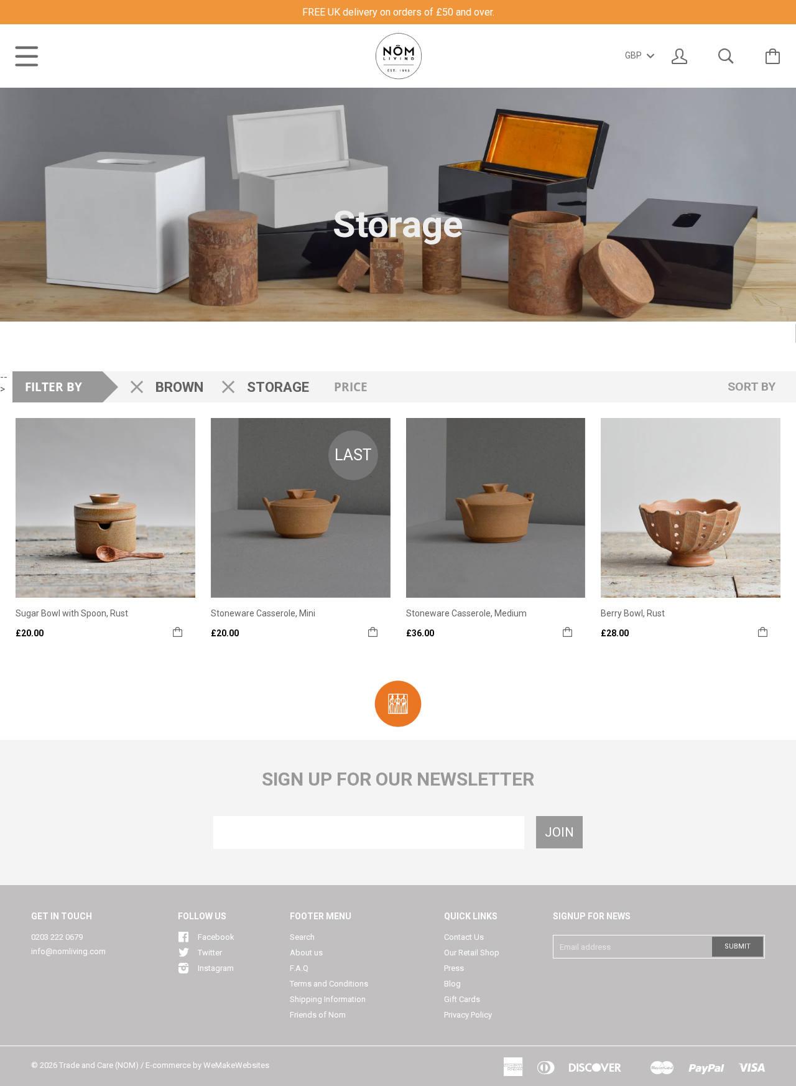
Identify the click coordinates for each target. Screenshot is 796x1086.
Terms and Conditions (329, 983)
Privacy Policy (468, 1014)
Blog (452, 983)
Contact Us (464, 937)
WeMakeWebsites (236, 1065)
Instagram (216, 968)
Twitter (210, 952)
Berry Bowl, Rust (633, 613)
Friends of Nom (318, 1014)
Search (302, 937)
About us (306, 952)
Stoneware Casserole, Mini (263, 613)
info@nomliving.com (68, 951)
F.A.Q (299, 968)
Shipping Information (328, 999)
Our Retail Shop (471, 952)
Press (454, 968)
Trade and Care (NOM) (99, 1065)
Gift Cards (462, 999)
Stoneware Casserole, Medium (466, 613)
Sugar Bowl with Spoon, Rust (72, 613)
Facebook (216, 937)
